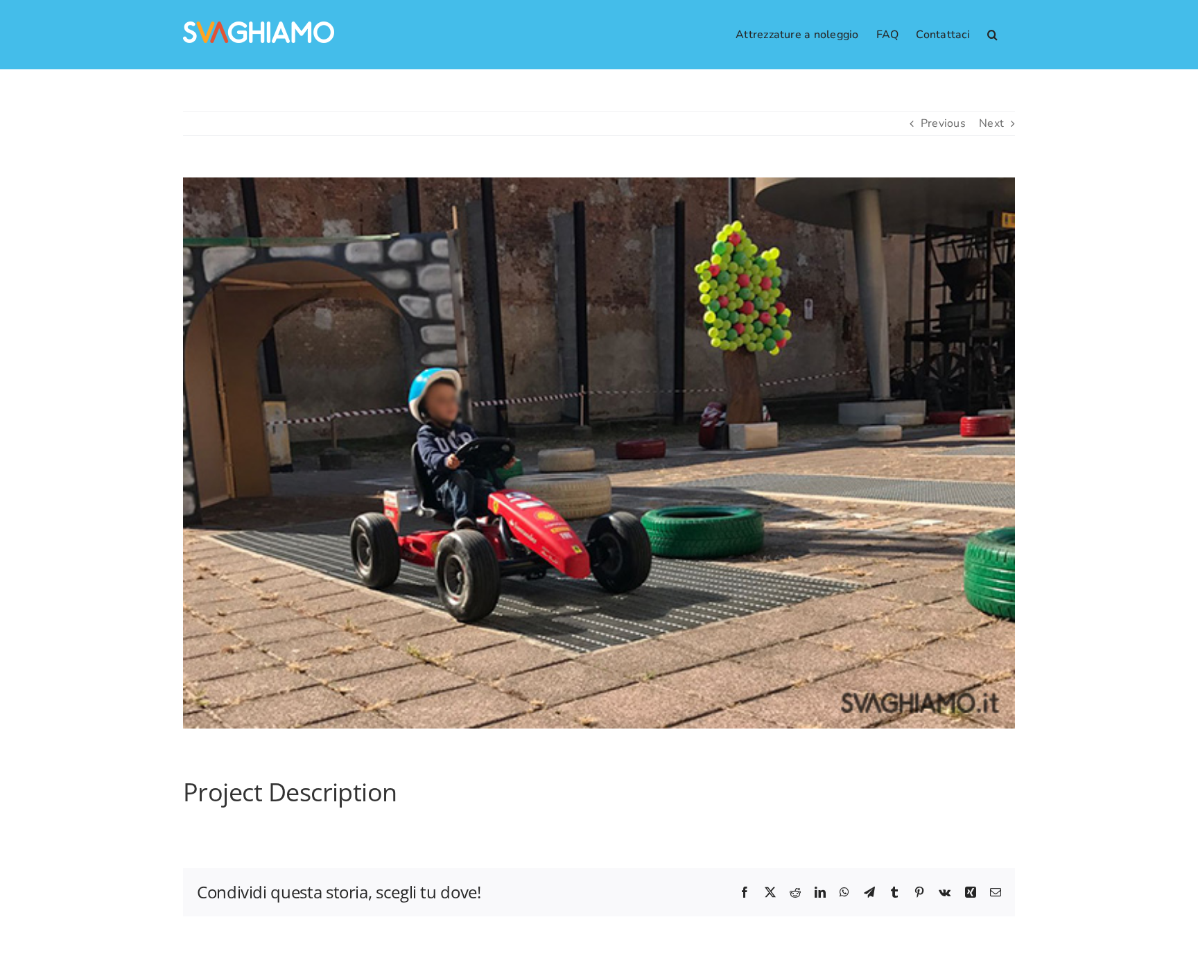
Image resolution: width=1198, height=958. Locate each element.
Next (991, 123)
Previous (943, 123)
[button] (992, 34)
